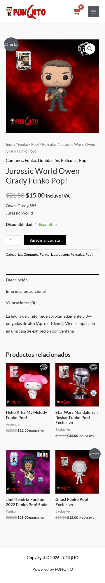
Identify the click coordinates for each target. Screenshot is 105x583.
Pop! (35, 144)
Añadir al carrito (45, 240)
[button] (90, 49)
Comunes (14, 160)
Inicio (10, 144)
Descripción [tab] (17, 279)
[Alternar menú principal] (93, 11)
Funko (23, 144)
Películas (49, 144)
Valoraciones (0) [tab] (20, 302)
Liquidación (48, 160)
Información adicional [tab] (26, 291)
